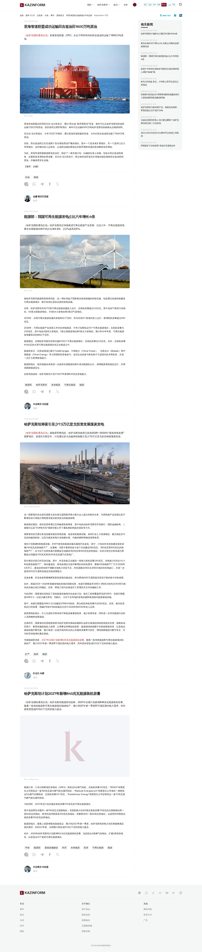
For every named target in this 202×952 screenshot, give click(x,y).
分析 (126, 5)
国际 (22, 938)
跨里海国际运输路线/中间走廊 (79, 15)
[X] (57, 184)
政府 (36, 654)
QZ (150, 4)
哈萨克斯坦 (41, 384)
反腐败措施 (87, 932)
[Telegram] (42, 184)
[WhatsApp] (34, 184)
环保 (27, 854)
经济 (64, 854)
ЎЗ (173, 4)
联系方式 (148, 921)
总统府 (40, 15)
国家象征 (86, 927)
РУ (154, 4)
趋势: (22, 15)
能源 (36, 177)
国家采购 (86, 938)
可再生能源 (69, 384)
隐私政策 (86, 921)
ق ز (169, 4)
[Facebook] (50, 184)
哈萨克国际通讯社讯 (36, 35)
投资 (86, 854)
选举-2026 (30, 15)
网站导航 (148, 916)
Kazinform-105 (101, 15)
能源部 (28, 384)
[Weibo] (160, 899)
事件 (52, 15)
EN (158, 4)
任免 (47, 15)
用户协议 (86, 916)
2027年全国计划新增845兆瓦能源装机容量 (63, 640)
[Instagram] (26, 184)
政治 (22, 921)
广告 (146, 927)
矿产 (27, 654)
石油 (27, 177)
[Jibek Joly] (166, 15)
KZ (145, 4)
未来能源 (55, 384)
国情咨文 (60, 15)
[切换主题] (136, 4)
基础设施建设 (51, 854)
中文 (164, 4)
